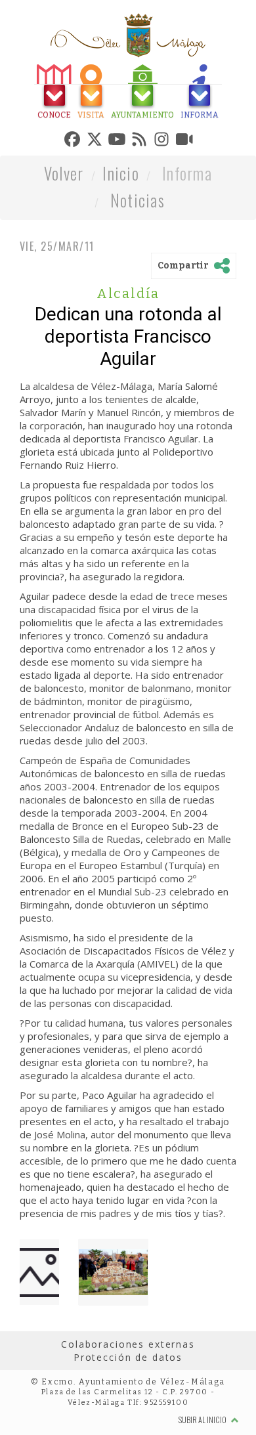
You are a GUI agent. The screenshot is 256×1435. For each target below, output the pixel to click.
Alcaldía (128, 354)
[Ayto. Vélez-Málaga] (128, 35)
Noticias (137, 261)
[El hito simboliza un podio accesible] (113, 1333)
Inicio (120, 234)
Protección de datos (128, 1418)
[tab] (37, 93)
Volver (64, 234)
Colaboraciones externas (128, 1405)
